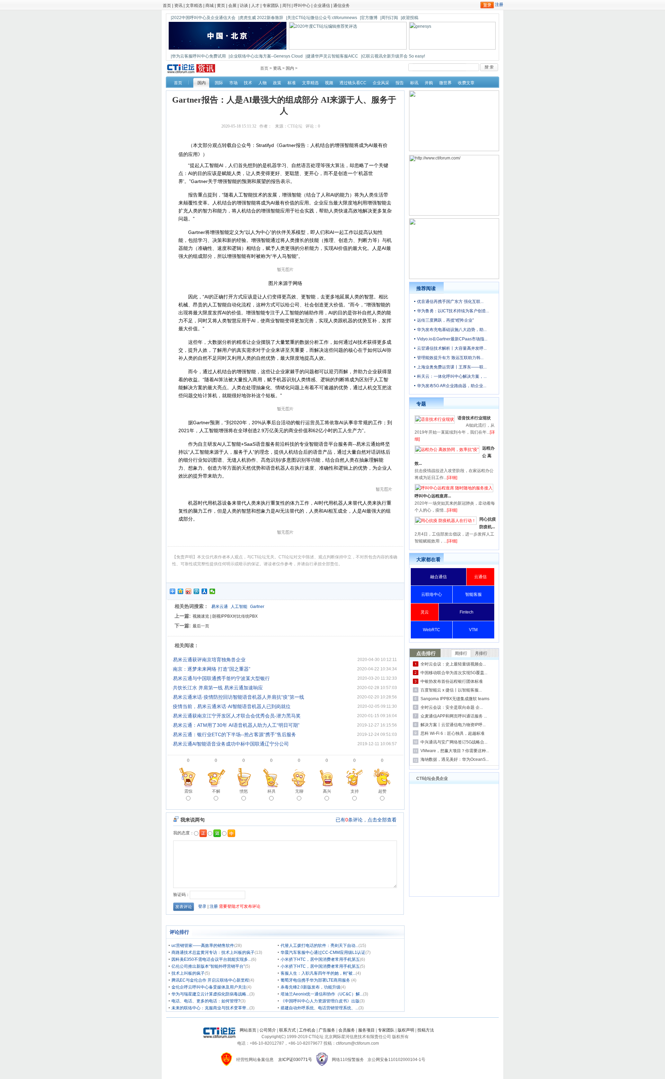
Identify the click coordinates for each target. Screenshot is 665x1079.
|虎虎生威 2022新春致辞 (260, 17)
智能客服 (473, 594)
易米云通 (219, 606)
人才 (255, 5)
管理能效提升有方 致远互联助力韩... (450, 357)
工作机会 (307, 1030)
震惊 (188, 791)
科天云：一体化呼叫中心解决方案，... (452, 376)
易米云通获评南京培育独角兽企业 (209, 659)
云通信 (480, 576)
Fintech (466, 612)
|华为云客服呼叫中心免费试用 (198, 56)
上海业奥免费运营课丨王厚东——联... (452, 367)
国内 (290, 68)
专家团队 (271, 5)
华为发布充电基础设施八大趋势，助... (452, 329)
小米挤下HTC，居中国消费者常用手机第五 (320, 959)
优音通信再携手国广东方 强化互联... (450, 301)
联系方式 (287, 1030)
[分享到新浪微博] (189, 591)
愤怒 (244, 791)
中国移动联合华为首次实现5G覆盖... (453, 672)
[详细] (452, 477)
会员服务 (346, 1030)
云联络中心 (431, 594)
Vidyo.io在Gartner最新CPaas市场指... (452, 339)
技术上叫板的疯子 (188, 973)
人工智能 (239, 606)
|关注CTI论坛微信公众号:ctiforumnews (321, 17)
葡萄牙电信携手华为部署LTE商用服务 (316, 980)
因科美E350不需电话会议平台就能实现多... (211, 959)
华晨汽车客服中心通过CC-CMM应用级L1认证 (323, 952)
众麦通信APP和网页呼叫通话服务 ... (453, 716)
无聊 (299, 791)
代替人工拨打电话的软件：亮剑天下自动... (319, 945)
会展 (232, 5)
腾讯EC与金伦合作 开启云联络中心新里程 (210, 980)
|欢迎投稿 (409, 17)
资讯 (178, 5)
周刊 (286, 5)
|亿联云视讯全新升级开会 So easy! (393, 56)
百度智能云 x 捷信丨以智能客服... (451, 690)
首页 (167, 5)
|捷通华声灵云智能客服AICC (331, 56)
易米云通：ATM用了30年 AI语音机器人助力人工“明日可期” (236, 725)
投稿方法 (425, 1030)
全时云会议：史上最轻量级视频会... (453, 664)
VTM (473, 629)
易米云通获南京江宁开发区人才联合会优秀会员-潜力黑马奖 (237, 716)
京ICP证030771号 (295, 1059)
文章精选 (194, 5)
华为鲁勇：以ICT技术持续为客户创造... (453, 310)
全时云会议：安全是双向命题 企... (451, 707)
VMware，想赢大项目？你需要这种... (454, 750)
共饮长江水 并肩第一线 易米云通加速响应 (218, 687)
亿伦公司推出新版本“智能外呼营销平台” (208, 966)
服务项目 (366, 1030)
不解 (216, 791)
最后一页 (201, 626)
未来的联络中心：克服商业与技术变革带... (210, 1008)
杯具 (271, 791)
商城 (209, 5)
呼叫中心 (302, 5)
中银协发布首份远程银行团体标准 (451, 681)
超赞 (382, 791)
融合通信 (438, 576)
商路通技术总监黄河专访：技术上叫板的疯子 (213, 952)
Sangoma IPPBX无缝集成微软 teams (454, 698)
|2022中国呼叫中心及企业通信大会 (203, 17)
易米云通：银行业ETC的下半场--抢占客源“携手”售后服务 (234, 734)
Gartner (257, 606)
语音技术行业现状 (474, 418)
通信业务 (341, 5)
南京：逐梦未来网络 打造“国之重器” (211, 669)
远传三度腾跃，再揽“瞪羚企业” (445, 320)
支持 (355, 791)
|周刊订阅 (389, 17)
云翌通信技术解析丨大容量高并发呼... (452, 348)
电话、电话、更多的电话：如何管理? (205, 1001)
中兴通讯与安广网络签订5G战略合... (453, 742)
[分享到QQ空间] (181, 591)
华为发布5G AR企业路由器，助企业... (451, 385)
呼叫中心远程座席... (433, 496)
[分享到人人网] (204, 591)
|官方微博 (369, 17)
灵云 (424, 612)
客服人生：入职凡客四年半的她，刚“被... (318, 973)
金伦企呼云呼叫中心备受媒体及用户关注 (208, 987)
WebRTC (431, 629)
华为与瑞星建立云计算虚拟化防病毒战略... (210, 994)
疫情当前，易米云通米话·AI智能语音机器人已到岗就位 (232, 706)
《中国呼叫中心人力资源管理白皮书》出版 (320, 1001)
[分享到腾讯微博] (197, 591)
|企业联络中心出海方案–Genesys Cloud (266, 56)
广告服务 (327, 1030)
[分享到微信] (212, 591)
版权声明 (406, 1030)
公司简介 (267, 1030)
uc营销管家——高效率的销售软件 (202, 945)
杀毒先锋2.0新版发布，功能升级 (310, 987)
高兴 (327, 791)
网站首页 (248, 1030)
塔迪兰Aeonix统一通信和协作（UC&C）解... (322, 994)
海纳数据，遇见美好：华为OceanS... (454, 759)
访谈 (244, 5)
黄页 (221, 5)
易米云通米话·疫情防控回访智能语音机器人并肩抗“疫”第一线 (238, 697)
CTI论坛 (294, 126)
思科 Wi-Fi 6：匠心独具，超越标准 (452, 733)
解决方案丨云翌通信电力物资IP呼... (453, 724)
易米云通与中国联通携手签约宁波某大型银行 (221, 678)
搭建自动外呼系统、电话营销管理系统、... (319, 1008)
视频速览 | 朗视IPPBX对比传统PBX (225, 616)
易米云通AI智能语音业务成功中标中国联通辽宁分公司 (231, 744)
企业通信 (321, 5)
